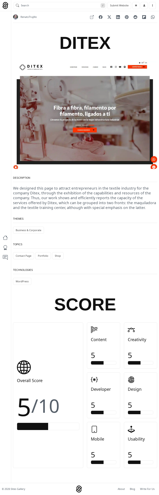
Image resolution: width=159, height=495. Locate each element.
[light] (135, 5)
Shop (58, 256)
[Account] (144, 5)
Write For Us (147, 489)
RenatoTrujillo (28, 17)
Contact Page (23, 256)
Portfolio (43, 256)
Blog (132, 489)
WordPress (22, 281)
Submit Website (119, 5)
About (121, 489)
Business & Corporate (28, 230)
